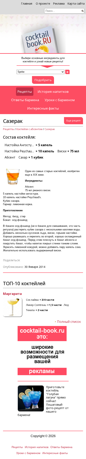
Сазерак (50, 129)
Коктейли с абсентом (29, 129)
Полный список (69, 322)
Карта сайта (76, 3)
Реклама (59, 3)
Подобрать (43, 80)
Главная (26, 3)
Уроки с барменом (60, 100)
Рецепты (24, 91)
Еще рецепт (73, 120)
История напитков (53, 91)
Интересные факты (43, 108)
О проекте (43, 3)
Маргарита (12, 294)
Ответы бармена (25, 100)
